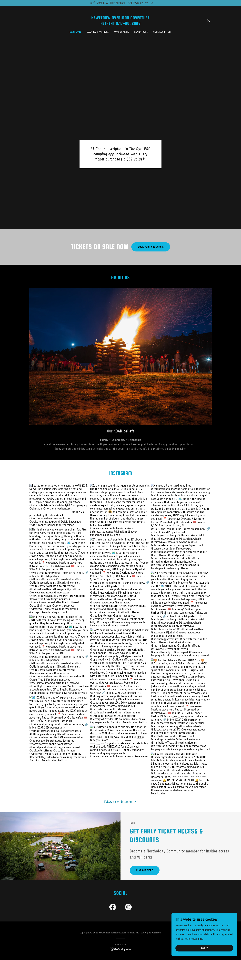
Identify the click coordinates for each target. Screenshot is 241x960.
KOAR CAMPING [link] (121, 31)
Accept (204, 948)
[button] (208, 20)
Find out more (144, 870)
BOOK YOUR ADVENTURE (151, 246)
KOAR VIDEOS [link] (141, 31)
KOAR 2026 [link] (75, 31)
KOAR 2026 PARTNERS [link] (98, 31)
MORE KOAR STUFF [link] (162, 31)
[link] (120, 23)
